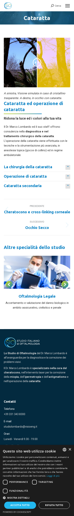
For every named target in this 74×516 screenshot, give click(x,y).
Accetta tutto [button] (20, 505)
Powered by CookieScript (17, 512)
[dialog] (37, 480)
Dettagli (37, 272)
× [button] (69, 449)
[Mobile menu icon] (67, 5)
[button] (37, 497)
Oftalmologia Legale (37, 296)
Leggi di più (53, 475)
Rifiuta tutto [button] (54, 505)
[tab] (37, 167)
